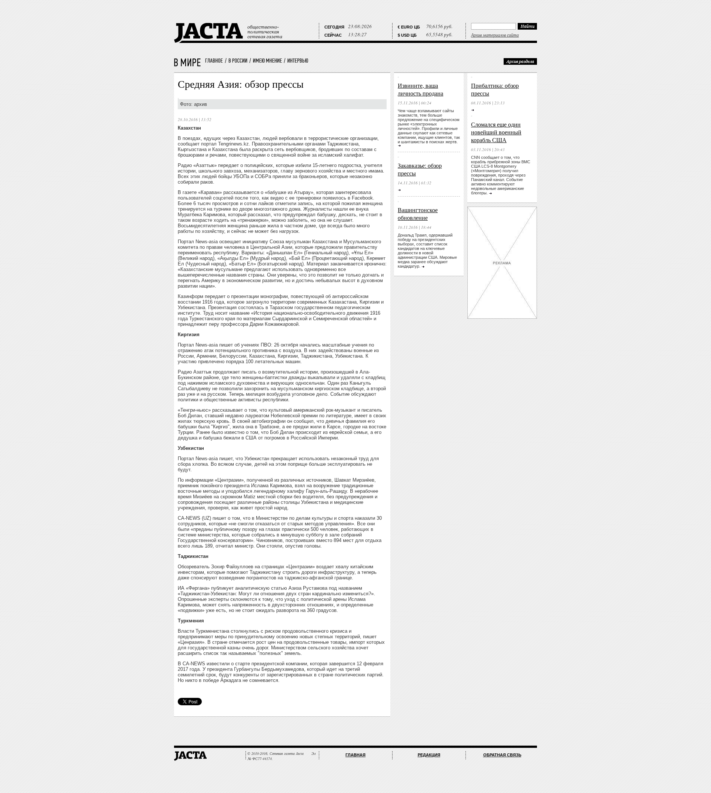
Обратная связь (502, 755)
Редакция (429, 755)
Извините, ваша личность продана (420, 89)
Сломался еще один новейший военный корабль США (496, 132)
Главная (355, 755)
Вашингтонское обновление (418, 213)
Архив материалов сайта (495, 35)
